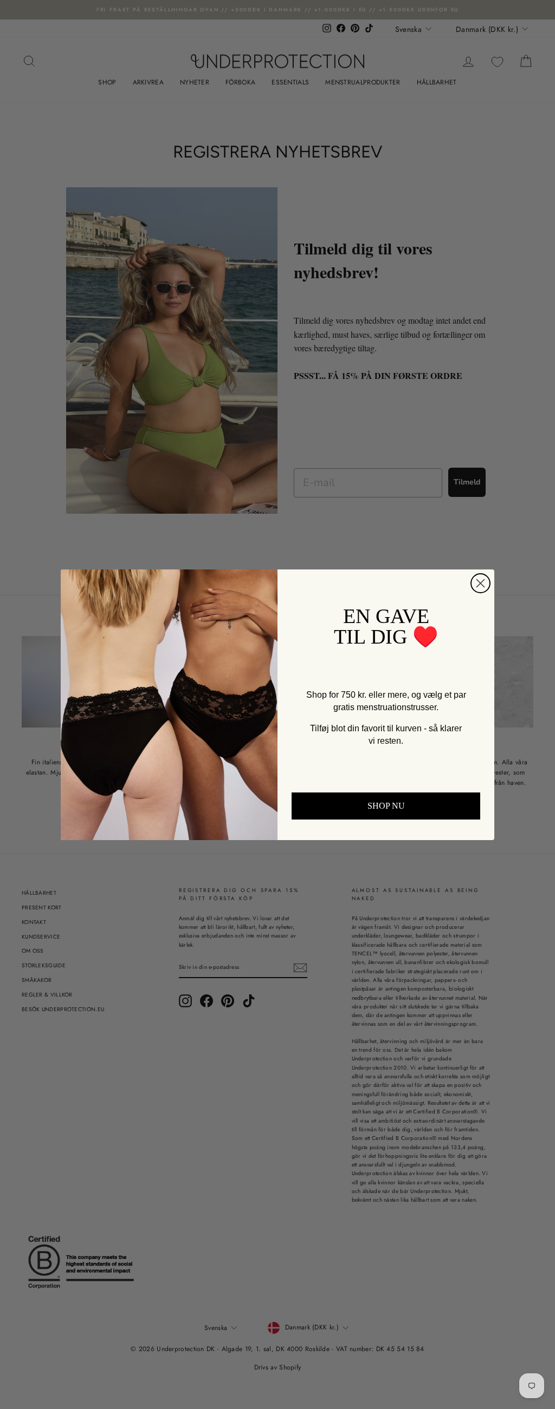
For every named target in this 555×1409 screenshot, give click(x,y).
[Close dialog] (480, 583)
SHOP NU (386, 805)
